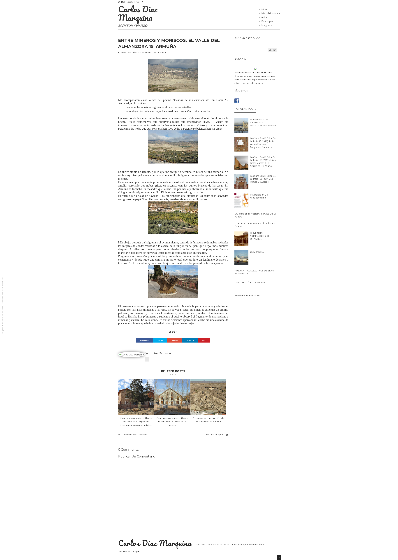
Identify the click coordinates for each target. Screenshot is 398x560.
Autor (264, 17)
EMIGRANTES (257, 251)
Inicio (264, 9)
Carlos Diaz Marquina (137, 13)
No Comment (160, 52)
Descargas (267, 21)
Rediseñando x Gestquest (2, 290)
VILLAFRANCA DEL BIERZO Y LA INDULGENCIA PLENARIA (263, 122)
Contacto (200, 544)
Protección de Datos (218, 544)
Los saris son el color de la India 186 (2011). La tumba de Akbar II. (263, 178)
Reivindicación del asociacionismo (259, 196)
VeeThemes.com (2, 314)
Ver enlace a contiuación (247, 295)
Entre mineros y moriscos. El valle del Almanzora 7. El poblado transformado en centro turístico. (136, 421)
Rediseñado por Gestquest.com (248, 544)
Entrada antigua (214, 434)
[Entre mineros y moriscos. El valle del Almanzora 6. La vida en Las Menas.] (172, 397)
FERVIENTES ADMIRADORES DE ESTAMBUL (259, 235)
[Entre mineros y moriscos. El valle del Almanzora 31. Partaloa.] (208, 397)
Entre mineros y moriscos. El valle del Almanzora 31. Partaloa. (208, 420)
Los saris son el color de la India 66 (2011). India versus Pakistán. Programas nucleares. (263, 143)
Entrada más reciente (135, 434)
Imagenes (266, 25)
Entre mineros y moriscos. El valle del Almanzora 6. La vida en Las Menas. (172, 421)
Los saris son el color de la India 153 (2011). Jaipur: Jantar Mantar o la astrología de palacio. (263, 161)
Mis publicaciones (270, 13)
